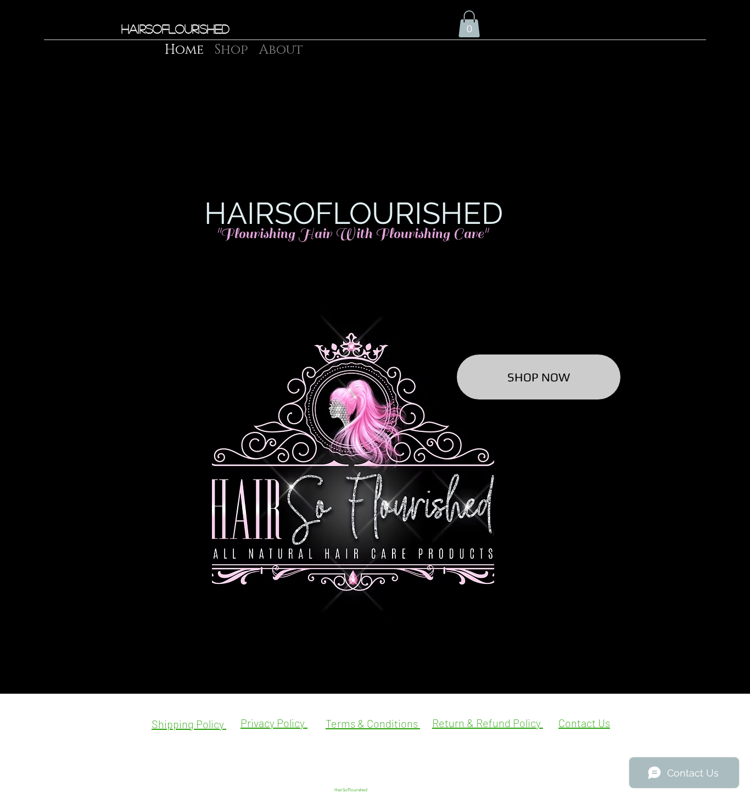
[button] (469, 23)
